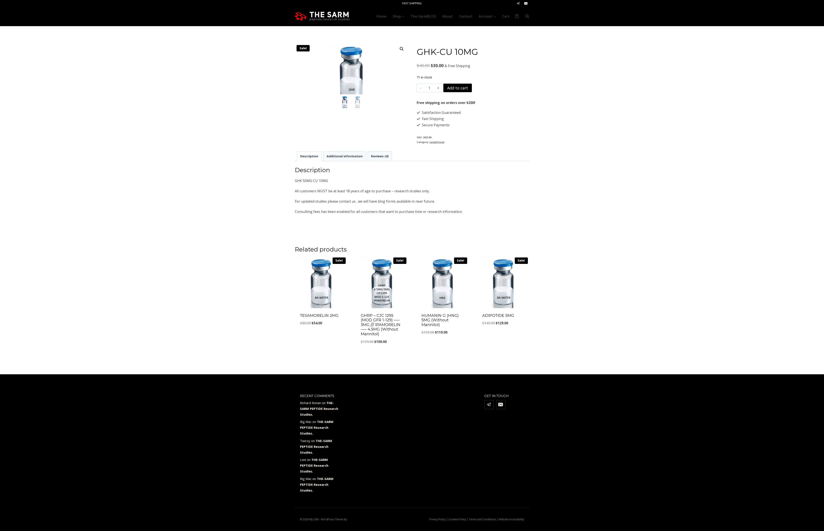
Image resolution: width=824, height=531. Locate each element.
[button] (402, 49)
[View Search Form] (525, 16)
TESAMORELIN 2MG (319, 315)
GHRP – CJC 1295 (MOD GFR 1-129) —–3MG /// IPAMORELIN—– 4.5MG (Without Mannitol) (380, 324)
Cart (505, 16)
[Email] (526, 3)
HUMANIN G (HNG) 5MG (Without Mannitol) (440, 320)
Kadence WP (355, 519)
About (447, 16)
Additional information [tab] (345, 156)
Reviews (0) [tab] (380, 156)
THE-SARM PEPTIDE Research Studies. (319, 409)
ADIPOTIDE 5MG (498, 315)
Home (381, 16)
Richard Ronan (310, 403)
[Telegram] (518, 3)
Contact (466, 16)
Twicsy (305, 441)
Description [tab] (309, 156)
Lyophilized (437, 142)
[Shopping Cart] (517, 16)
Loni (303, 459)
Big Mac (306, 422)
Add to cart (457, 87)
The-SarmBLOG (423, 16)
